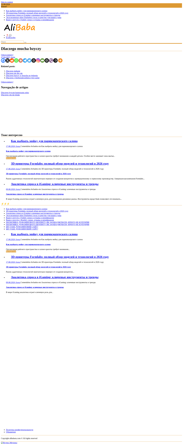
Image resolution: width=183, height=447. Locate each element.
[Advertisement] (91, 113)
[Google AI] (55, 60)
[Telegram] (25, 60)
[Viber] (51, 60)
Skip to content (7, 2)
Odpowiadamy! (7, 55)
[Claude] (20, 60)
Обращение (11, 432)
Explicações (10, 37)
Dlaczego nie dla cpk (14, 73)
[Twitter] (29, 60)
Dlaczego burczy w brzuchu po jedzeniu (22, 75)
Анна (12, 57)
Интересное (11, 158)
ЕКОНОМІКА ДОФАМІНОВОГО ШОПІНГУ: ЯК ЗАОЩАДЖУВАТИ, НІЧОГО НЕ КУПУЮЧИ (47, 222)
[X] (7, 60)
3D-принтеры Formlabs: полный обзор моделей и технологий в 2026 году (37, 13)
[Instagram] (38, 60)
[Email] (42, 60)
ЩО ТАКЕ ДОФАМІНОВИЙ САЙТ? (22, 227)
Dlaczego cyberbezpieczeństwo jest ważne (22, 78)
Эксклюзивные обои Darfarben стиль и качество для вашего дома (33, 17)
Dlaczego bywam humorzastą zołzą (15, 93)
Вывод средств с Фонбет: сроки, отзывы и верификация (30, 220)
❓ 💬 (8, 35)
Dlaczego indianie (13, 71)
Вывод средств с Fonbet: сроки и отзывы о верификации (30, 20)
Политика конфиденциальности (19, 430)
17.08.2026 (10, 146)
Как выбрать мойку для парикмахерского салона (26, 11)
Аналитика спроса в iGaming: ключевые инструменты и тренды (33, 15)
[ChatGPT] (47, 60)
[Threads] (33, 60)
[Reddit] (12, 60)
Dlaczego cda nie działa (10, 95)
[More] (60, 60)
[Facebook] (3, 60)
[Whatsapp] (16, 60)
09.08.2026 (10, 189)
